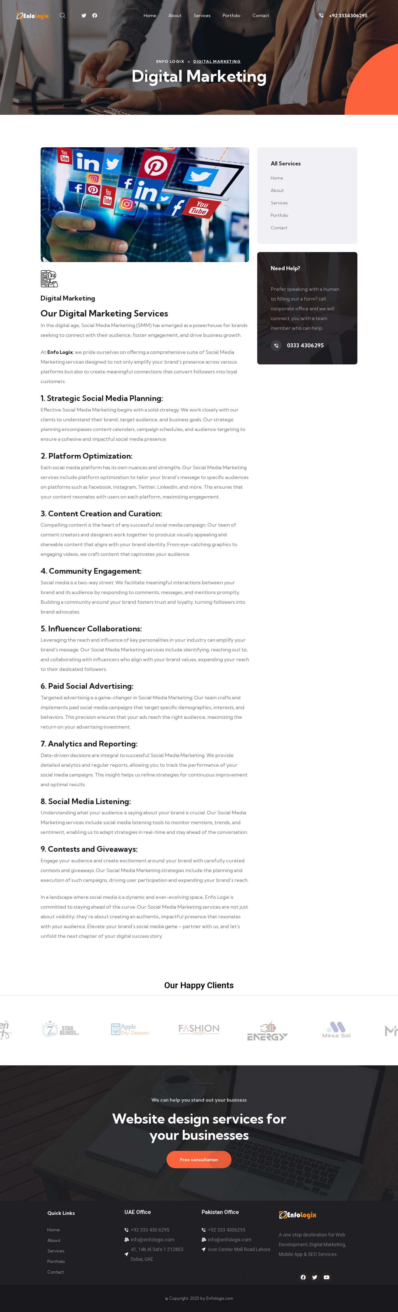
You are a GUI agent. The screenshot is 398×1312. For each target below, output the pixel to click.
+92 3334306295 (348, 15)
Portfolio (231, 15)
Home (150, 15)
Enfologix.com (219, 1298)
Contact (261, 15)
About (174, 15)
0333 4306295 (305, 345)
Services (202, 15)
